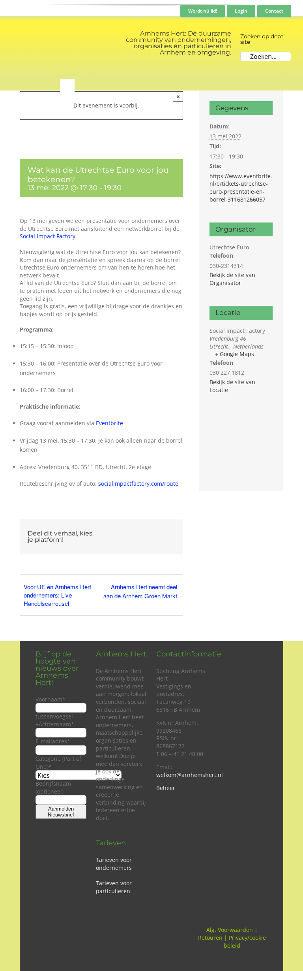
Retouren (210, 937)
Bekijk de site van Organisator (232, 279)
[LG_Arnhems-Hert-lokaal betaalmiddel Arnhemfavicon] (30, 37)
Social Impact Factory (47, 236)
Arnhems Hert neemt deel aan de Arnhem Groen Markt (140, 591)
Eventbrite (109, 423)
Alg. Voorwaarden (229, 929)
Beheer (165, 788)
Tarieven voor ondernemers (114, 863)
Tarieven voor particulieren (114, 887)
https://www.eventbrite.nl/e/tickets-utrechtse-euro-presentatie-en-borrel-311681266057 (240, 187)
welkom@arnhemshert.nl (189, 775)
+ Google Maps (234, 354)
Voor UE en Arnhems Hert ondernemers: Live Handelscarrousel (57, 595)
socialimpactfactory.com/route (138, 483)
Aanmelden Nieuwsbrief (61, 812)
